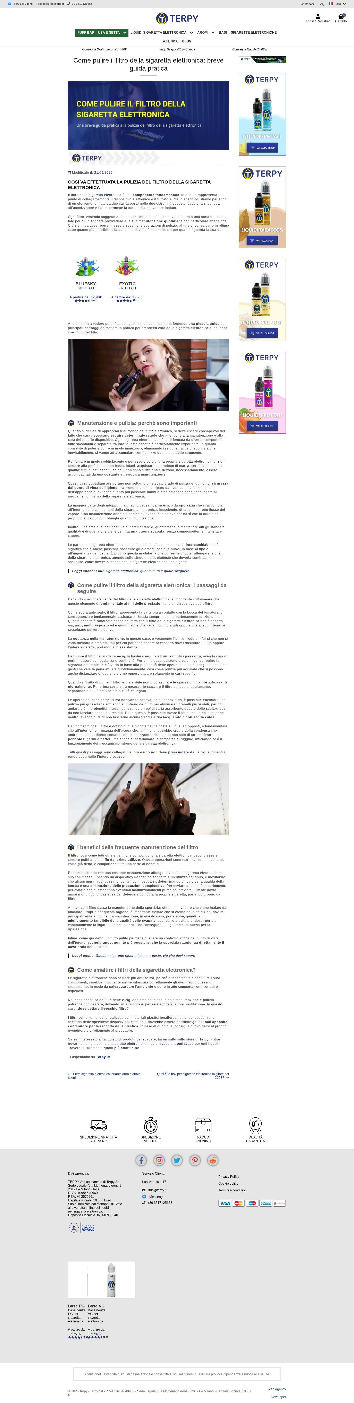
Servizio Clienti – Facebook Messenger (38, 3)
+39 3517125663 (81, 3)
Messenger (157, 1197)
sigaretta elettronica (105, 195)
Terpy (204, 1039)
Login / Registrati (318, 21)
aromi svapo (184, 1043)
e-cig (126, 1000)
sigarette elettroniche (129, 1043)
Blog (186, 41)
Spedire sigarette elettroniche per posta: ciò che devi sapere (145, 955)
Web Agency (277, 1389)
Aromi (202, 32)
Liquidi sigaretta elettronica (158, 32)
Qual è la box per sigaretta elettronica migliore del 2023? (193, 1075)
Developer (278, 1397)
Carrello (341, 18)
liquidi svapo (159, 1043)
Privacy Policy (228, 1176)
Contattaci (307, 4)
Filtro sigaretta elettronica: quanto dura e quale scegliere (142, 571)
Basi (223, 32)
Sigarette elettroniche (254, 32)
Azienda (170, 41)
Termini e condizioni (232, 1190)
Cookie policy (228, 1183)
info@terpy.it (157, 1190)
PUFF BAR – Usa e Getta (98, 32)
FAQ (321, 4)
